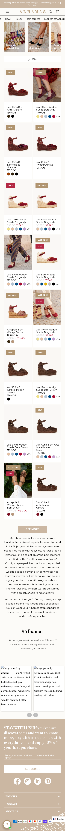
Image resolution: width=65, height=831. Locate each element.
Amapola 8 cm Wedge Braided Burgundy (15, 332)
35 (7, 92)
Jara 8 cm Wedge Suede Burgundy (46, 221)
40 (15, 97)
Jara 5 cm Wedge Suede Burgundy (45, 276)
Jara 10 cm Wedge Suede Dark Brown (46, 388)
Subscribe (32, 769)
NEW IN (8, 19)
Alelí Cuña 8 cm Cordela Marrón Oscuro (15, 390)
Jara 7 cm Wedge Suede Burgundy (17, 221)
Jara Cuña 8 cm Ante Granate (15, 108)
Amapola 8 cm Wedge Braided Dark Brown (15, 505)
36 (12, 92)
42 (53, 265)
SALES (19, 19)
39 (29, 92)
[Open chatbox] (7, 824)
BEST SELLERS (33, 19)
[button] (7, 11)
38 (23, 92)
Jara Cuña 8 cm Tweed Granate (44, 163)
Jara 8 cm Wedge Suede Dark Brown (17, 446)
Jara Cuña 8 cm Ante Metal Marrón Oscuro (47, 447)
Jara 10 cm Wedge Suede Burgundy (46, 108)
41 (21, 97)
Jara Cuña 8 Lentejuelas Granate (13, 165)
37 (18, 92)
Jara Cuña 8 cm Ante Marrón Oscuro (44, 505)
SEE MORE (32, 529)
